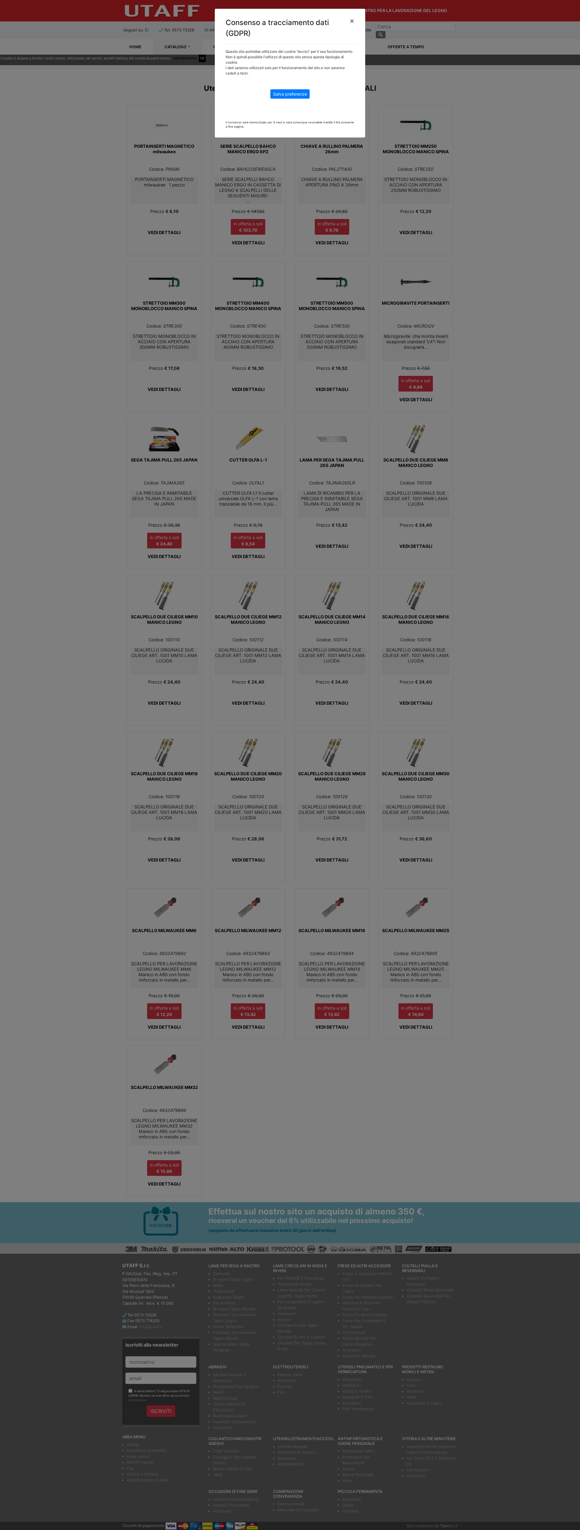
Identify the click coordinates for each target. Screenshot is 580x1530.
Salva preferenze (290, 94)
